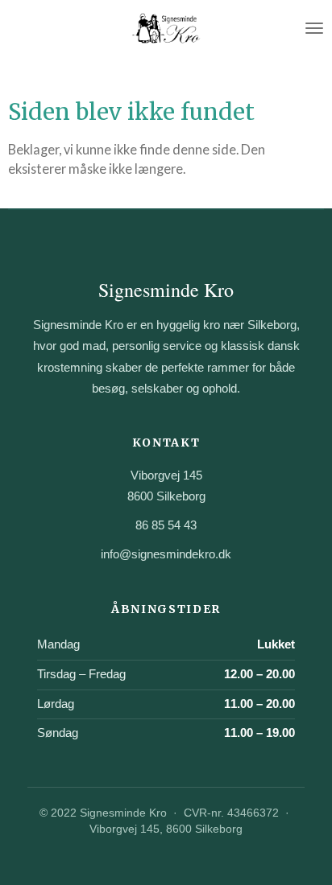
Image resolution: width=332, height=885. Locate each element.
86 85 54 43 (166, 525)
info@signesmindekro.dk (166, 554)
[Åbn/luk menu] (314, 28)
